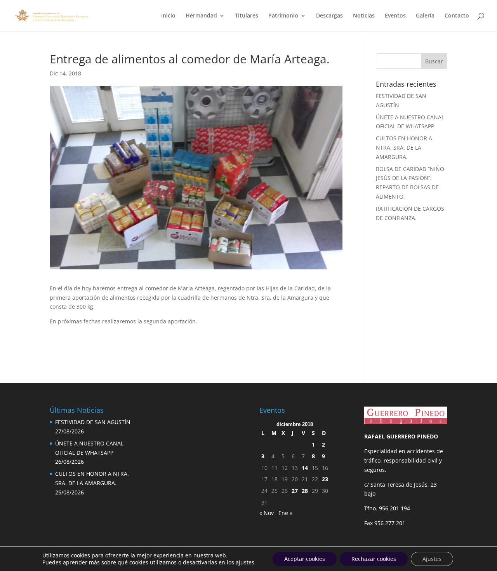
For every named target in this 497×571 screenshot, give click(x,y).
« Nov (266, 513)
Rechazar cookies (373, 558)
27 (295, 490)
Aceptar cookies (304, 558)
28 (305, 490)
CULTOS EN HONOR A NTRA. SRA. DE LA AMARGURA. (404, 147)
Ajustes (431, 558)
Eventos (395, 16)
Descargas (329, 16)
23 (325, 479)
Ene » (285, 513)
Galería (425, 16)
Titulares (246, 16)
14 (305, 467)
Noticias (364, 16)
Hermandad (201, 16)
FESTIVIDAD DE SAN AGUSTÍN (92, 422)
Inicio (168, 16)
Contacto (457, 16)
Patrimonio (283, 16)
